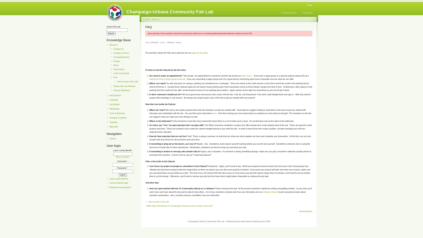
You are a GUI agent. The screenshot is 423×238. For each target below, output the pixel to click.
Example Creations (118, 118)
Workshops (115, 109)
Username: (122, 161)
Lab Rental (114, 104)
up (190, 206)
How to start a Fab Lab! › (202, 206)
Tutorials (113, 122)
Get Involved (115, 95)
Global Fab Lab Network (124, 86)
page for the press (200, 53)
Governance (119, 69)
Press (116, 65)
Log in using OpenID (119, 179)
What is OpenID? (123, 157)
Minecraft (114, 127)
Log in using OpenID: (122, 150)
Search (113, 139)
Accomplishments (121, 57)
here (214, 113)
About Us (114, 45)
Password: (122, 168)
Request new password (120, 187)
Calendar (114, 100)
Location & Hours (289, 13)
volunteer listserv (270, 192)
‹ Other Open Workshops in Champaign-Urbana (166, 206)
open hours (247, 76)
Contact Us (307, 13)
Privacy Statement (122, 90)
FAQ (115, 77)
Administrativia (305, 211)
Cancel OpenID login (119, 183)
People (117, 61)
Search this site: (114, 27)
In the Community (121, 73)
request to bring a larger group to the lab (167, 79)
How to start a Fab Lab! (127, 81)
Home (309, 5)
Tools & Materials (117, 113)
